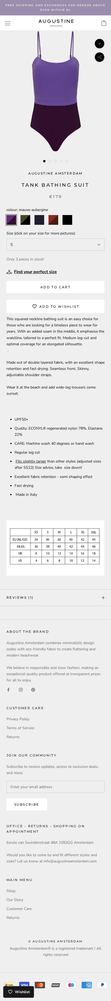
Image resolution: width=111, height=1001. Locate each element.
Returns (13, 736)
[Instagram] (21, 689)
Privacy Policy (17, 719)
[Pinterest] (33, 689)
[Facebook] (8, 689)
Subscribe (26, 804)
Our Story (14, 899)
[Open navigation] (7, 23)
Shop (10, 890)
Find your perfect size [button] (35, 271)
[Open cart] (104, 23)
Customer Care (19, 908)
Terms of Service (20, 728)
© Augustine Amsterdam (55, 941)
